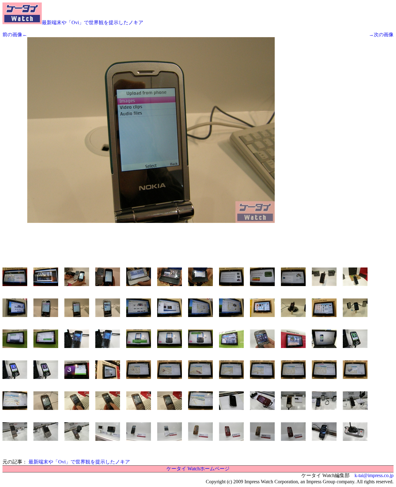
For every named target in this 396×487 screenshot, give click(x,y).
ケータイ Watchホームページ (198, 468)
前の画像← (14, 34)
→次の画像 (381, 34)
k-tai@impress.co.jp (374, 475)
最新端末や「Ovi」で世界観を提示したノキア (92, 22)
